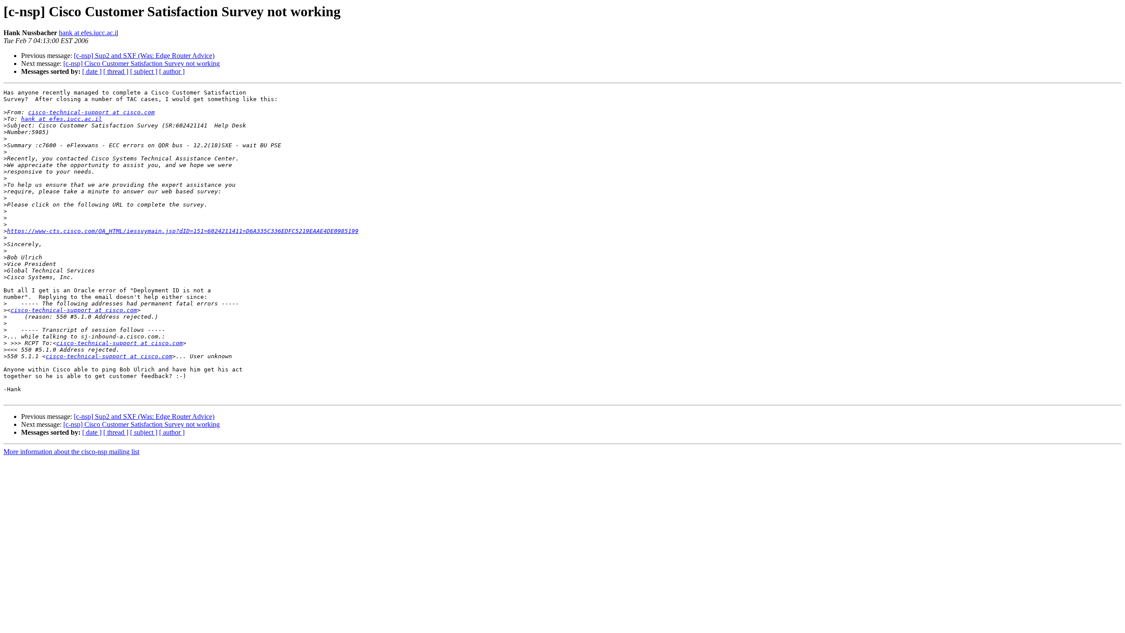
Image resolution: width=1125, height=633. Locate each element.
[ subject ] (143, 71)
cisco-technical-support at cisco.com (91, 112)
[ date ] (92, 71)
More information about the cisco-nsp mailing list (71, 451)
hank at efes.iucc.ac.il (88, 32)
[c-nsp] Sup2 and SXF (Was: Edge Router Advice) (144, 55)
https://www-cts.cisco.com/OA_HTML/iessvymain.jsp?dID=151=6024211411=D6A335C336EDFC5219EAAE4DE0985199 (183, 231)
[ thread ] (115, 71)
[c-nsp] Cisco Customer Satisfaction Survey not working (141, 63)
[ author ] (172, 71)
